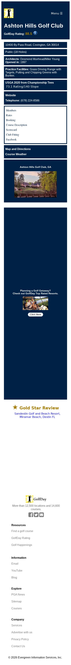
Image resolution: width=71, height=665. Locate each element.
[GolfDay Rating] (35, 33)
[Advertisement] (35, 246)
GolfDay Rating (20, 538)
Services (16, 625)
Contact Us (18, 646)
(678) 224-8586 (22, 100)
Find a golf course (22, 531)
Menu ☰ (57, 13)
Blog (14, 577)
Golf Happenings (21, 544)
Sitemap (16, 601)
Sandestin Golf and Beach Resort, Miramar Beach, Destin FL (37, 415)
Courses (16, 608)
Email (14, 563)
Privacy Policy (20, 639)
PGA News (18, 594)
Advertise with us (21, 632)
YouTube (16, 570)
